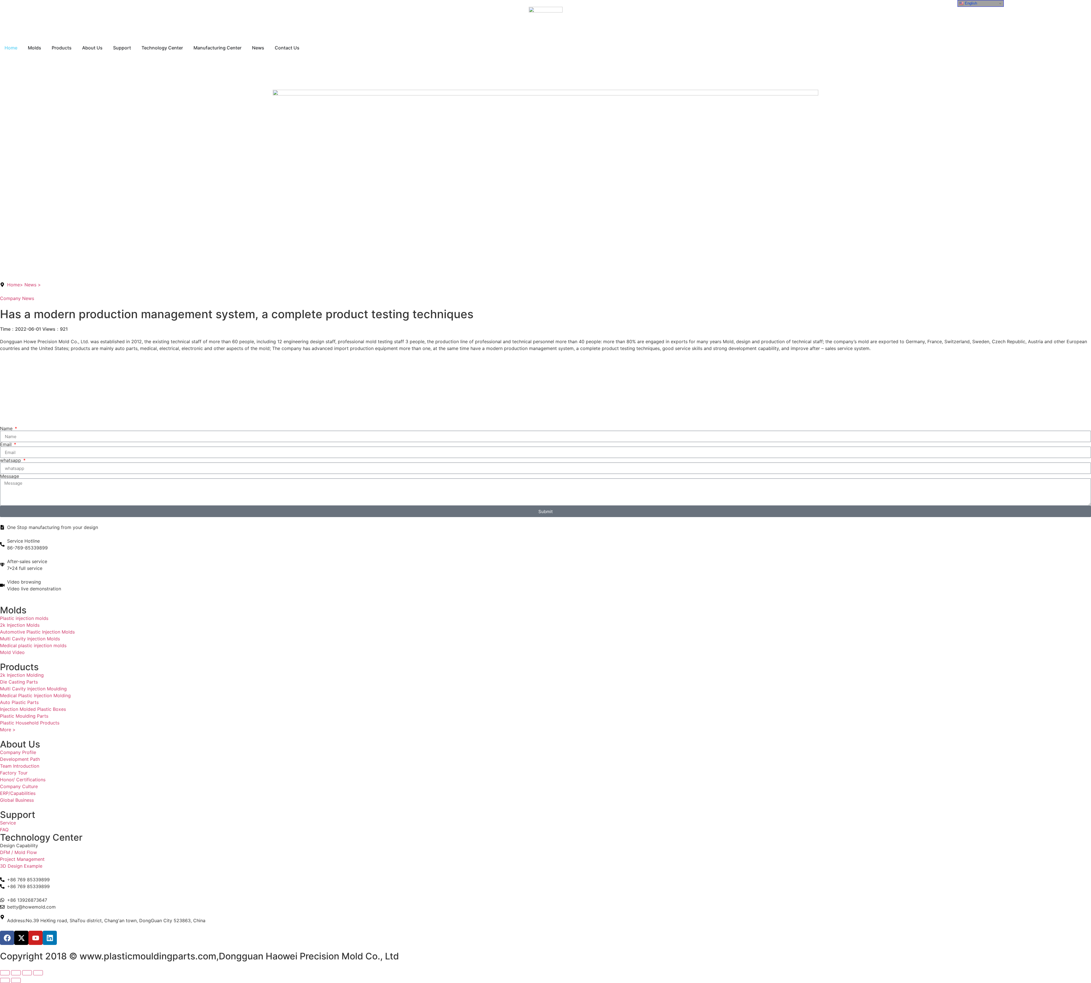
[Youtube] (35, 938)
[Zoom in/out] (5, 972)
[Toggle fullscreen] (16, 972)
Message (9, 476)
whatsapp (11, 460)
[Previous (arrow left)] (5, 980)
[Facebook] (7, 938)
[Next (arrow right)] (16, 980)
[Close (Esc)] (38, 972)
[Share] (27, 972)
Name (7, 428)
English (970, 3)
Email (6, 444)
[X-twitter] (21, 938)
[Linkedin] (50, 938)
